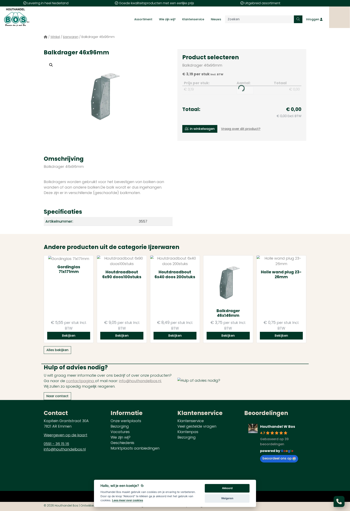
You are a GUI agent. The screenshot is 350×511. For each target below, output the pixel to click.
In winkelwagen (202, 128)
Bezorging (120, 426)
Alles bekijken (57, 350)
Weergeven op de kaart (65, 435)
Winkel (55, 36)
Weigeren (227, 498)
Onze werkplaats (126, 420)
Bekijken (68, 335)
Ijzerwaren (70, 36)
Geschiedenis (122, 442)
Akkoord (227, 488)
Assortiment (143, 19)
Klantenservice (193, 19)
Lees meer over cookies (127, 500)
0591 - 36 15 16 (56, 443)
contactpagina (80, 380)
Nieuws (216, 19)
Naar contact (57, 396)
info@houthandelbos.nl (65, 449)
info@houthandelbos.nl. (140, 380)
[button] (51, 65)
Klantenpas (187, 431)
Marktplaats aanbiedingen (135, 448)
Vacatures (120, 431)
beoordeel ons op (277, 458)
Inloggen (313, 19)
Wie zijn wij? (167, 19)
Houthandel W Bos (277, 426)
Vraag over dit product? (240, 128)
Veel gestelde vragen (196, 426)
